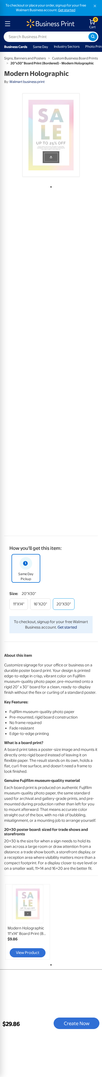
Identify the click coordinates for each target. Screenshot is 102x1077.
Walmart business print (27, 82)
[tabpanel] (51, 135)
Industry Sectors (67, 46)
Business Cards (15, 47)
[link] (27, 921)
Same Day (40, 47)
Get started (66, 10)
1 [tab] (50, 185)
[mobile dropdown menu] (7, 23)
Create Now (76, 1023)
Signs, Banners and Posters (25, 58)
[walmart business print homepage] (50, 23)
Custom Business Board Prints (75, 58)
